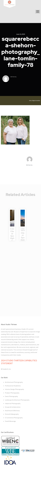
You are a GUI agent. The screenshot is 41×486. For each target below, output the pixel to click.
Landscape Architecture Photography (17, 400)
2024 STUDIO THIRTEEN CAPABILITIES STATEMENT (19, 362)
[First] (22, 218)
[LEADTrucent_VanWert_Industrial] (12, 218)
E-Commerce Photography (14, 418)
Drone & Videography (12, 414)
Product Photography (12, 393)
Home (30, 100)
